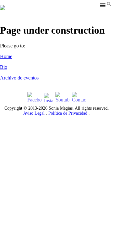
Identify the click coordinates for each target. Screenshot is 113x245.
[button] (109, 4)
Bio (3, 67)
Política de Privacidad (68, 113)
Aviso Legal (34, 113)
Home (6, 56)
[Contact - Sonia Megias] (79, 97)
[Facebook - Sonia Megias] (34, 97)
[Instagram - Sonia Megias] (48, 97)
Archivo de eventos (19, 77)
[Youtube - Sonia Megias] (62, 97)
